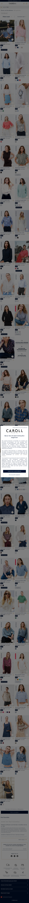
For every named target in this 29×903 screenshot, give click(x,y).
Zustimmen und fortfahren (14, 471)
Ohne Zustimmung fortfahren (20, 427)
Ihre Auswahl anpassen (14, 474)
